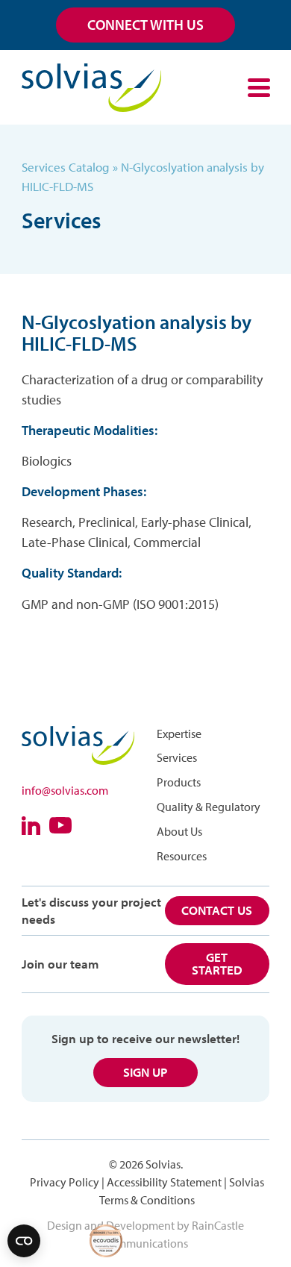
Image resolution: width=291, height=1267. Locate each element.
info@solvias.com (65, 790)
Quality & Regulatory (208, 806)
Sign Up (145, 1072)
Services (177, 757)
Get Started (217, 963)
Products (179, 782)
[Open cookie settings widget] (23, 1240)
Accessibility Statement (164, 1181)
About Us (179, 831)
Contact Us (216, 910)
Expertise (179, 733)
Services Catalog (66, 167)
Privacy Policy (64, 1181)
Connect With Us (145, 25)
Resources (182, 855)
